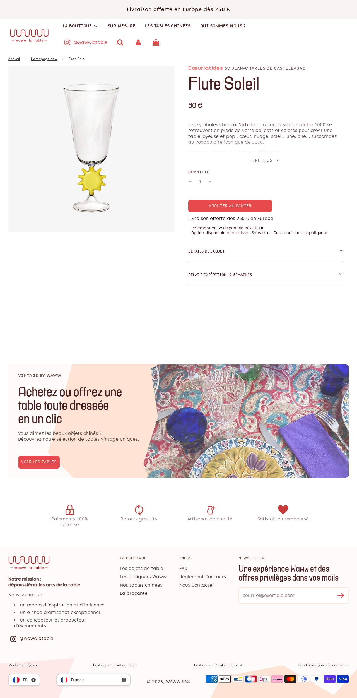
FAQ (183, 568)
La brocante (134, 593)
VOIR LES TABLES (39, 462)
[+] (210, 182)
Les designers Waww (143, 576)
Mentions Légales (22, 665)
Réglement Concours (202, 576)
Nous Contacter (196, 585)
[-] (190, 182)
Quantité (198, 172)
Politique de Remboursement (218, 665)
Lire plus (262, 160)
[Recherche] (120, 42)
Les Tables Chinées (168, 25)
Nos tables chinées (141, 585)
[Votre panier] (156, 42)
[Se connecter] (138, 42)
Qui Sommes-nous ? (223, 25)
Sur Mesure (122, 25)
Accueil (14, 59)
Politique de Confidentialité (115, 665)
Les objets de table (141, 568)
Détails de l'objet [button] (206, 251)
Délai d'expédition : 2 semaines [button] (220, 274)
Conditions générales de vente (323, 665)
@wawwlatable (90, 42)
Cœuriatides (205, 68)
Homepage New (44, 59)
